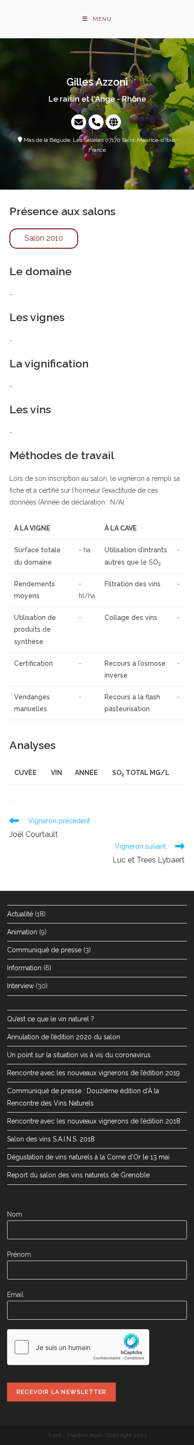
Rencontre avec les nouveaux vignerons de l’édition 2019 (93, 1073)
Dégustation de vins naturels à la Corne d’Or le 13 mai (88, 1157)
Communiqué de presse (44, 950)
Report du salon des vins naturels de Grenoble (78, 1175)
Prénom (19, 1254)
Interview (20, 986)
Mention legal (84, 1435)
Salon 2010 (43, 238)
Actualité (20, 914)
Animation (22, 932)
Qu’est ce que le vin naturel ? (50, 1019)
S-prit (55, 1435)
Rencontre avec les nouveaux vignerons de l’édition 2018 (93, 1121)
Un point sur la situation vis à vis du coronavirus (79, 1055)
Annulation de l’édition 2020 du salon (63, 1037)
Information (24, 968)
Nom (14, 1214)
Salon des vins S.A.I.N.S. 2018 (51, 1139)
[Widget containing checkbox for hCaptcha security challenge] (78, 1347)
